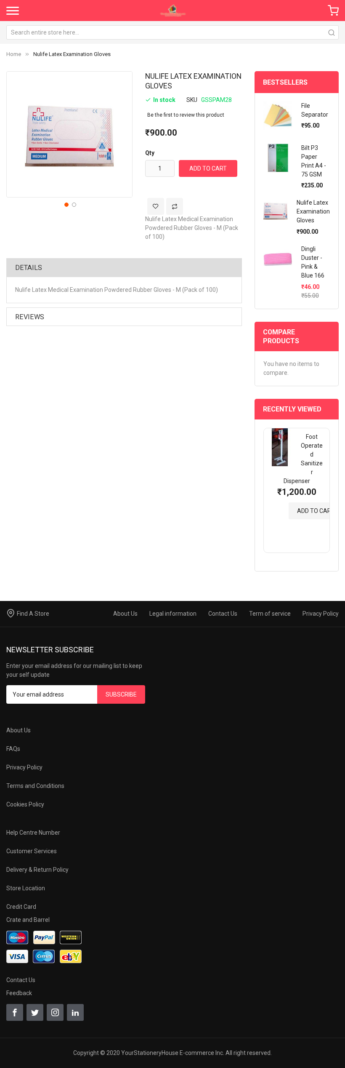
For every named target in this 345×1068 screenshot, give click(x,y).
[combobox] (172, 32)
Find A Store (33, 613)
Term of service (270, 613)
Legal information (172, 613)
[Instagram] (55, 1012)
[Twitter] (35, 1012)
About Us (125, 613)
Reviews (29, 317)
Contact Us (222, 613)
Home (13, 54)
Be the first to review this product (185, 115)
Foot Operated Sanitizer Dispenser (303, 458)
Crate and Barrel (28, 919)
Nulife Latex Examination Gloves (313, 211)
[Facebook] (14, 1012)
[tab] (124, 267)
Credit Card (21, 906)
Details (28, 268)
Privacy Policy (321, 613)
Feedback (19, 993)
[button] (65, 204)
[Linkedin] (75, 1012)
